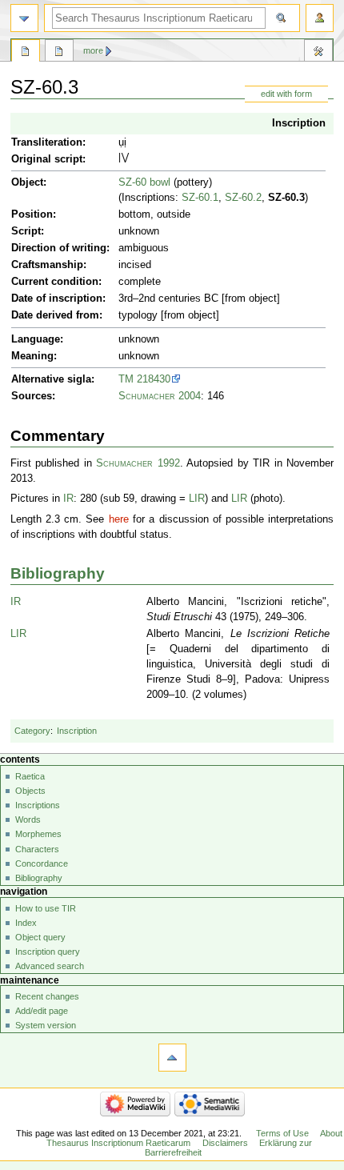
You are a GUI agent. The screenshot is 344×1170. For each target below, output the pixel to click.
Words (28, 819)
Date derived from (55, 315)
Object (27, 182)
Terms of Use (282, 1133)
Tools (318, 53)
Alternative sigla (51, 379)
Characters (37, 849)
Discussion (59, 53)
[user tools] (320, 18)
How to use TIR (45, 908)
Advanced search (49, 966)
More (93, 50)
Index (26, 923)
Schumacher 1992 (138, 463)
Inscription (299, 123)
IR (68, 498)
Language (35, 339)
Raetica (30, 776)
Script (26, 231)
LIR (197, 498)
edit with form (286, 93)
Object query (40, 937)
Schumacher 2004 (159, 396)
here (119, 519)
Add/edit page (41, 1011)
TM (126, 379)
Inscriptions (37, 805)
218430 (153, 379)
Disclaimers (225, 1143)
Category (32, 730)
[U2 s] (125, 159)
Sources (31, 396)
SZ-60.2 (243, 197)
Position (32, 214)
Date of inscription (56, 298)
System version (45, 1025)
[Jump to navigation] (24, 18)
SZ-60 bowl (144, 182)
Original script (46, 159)
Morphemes (38, 834)
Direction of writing (58, 248)
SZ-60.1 (200, 197)
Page (25, 53)
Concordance (41, 863)
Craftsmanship (47, 264)
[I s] (119, 159)
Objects (30, 790)
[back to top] (172, 1058)
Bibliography (57, 573)
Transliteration (46, 142)
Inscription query (47, 951)
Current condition (54, 281)
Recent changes (47, 996)
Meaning (32, 356)
